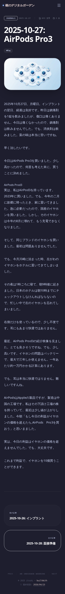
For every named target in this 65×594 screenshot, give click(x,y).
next (54, 574)
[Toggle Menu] (59, 5)
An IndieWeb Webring (32, 574)
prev (10, 574)
